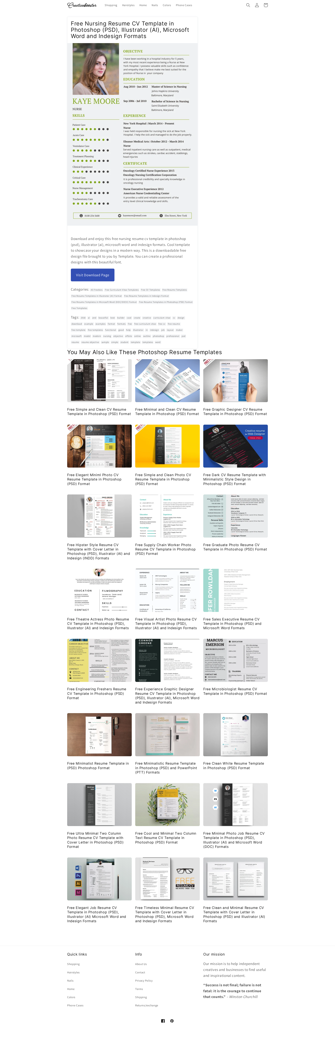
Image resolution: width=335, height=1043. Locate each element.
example (88, 323)
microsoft (76, 336)
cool (129, 317)
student (124, 342)
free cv (161, 323)
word (158, 342)
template (135, 342)
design (181, 317)
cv (174, 317)
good (121, 329)
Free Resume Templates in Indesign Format (146, 295)
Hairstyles (73, 972)
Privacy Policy (144, 980)
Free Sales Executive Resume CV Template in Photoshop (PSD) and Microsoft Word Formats (232, 623)
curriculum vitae (161, 317)
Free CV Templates (150, 289)
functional (110, 329)
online (137, 336)
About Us (141, 964)
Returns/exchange (146, 1005)
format (111, 323)
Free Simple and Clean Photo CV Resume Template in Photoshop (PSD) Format (163, 479)
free (130, 323)
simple (114, 342)
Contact (140, 972)
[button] (248, 5)
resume (75, 342)
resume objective (90, 342)
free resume (174, 323)
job (163, 329)
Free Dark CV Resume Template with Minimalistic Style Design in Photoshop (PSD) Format (234, 479)
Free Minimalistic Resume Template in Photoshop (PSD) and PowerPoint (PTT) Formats (166, 767)
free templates (95, 329)
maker (179, 329)
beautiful (103, 317)
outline (147, 336)
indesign (154, 329)
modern (97, 336)
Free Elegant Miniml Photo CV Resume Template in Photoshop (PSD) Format (94, 479)
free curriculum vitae (145, 323)
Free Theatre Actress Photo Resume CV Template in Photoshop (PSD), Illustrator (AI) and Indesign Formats (98, 623)
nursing (107, 336)
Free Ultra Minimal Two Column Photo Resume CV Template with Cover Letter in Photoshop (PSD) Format (95, 840)
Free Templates (79, 308)
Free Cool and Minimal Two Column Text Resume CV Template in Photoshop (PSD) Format (165, 837)
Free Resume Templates (174, 289)
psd (183, 336)
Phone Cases (75, 1005)
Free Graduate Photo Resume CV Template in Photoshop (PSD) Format (235, 547)
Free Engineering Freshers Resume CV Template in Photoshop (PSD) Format (96, 693)
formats (121, 323)
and (94, 317)
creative (147, 317)
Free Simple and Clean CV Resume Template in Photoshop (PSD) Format (99, 411)
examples (101, 323)
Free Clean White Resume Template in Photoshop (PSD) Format (233, 765)
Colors (71, 997)
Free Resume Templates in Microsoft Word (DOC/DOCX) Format (104, 302)
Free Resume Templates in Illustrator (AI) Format (97, 295)
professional (172, 336)
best (112, 317)
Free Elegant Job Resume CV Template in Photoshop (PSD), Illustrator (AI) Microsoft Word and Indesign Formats (96, 914)
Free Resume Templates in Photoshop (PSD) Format (165, 302)
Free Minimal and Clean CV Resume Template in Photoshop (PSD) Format (167, 411)
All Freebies (96, 289)
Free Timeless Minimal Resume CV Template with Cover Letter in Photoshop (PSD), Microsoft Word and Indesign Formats (164, 914)
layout (170, 329)
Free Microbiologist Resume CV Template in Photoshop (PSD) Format (235, 691)
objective (118, 336)
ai (89, 317)
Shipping (141, 997)
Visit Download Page (92, 275)
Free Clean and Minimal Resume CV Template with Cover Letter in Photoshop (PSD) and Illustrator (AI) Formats (234, 914)
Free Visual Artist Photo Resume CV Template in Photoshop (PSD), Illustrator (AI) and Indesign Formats (166, 623)
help (128, 329)
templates (148, 342)
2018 (83, 317)
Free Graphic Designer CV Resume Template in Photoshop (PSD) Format (235, 411)
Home (71, 989)
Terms (139, 989)
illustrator (138, 329)
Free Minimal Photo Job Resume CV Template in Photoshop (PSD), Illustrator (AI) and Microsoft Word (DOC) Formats (234, 840)
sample (105, 342)
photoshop (158, 336)
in (147, 329)
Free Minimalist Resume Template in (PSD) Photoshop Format (98, 765)
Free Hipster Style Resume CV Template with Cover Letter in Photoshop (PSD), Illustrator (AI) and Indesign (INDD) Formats (98, 551)
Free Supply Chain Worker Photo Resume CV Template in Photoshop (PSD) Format (165, 549)
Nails (70, 980)
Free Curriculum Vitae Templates (122, 289)
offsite (128, 336)
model (87, 336)
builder (121, 317)
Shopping (73, 964)
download (77, 323)
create (137, 317)
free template (78, 329)
